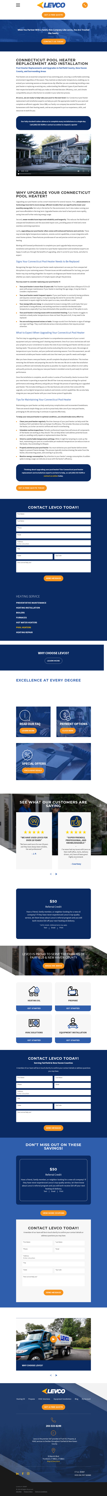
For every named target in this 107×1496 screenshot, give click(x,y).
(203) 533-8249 (77, 473)
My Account (86, 1399)
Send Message (53, 578)
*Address (20, 542)
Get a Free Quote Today (31, 488)
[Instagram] (28, 1473)
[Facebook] (23, 1473)
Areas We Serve (53, 966)
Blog (76, 1399)
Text (45, 927)
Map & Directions (53, 1461)
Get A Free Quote (53, 15)
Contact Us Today (53, 41)
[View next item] (56, 874)
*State (19, 556)
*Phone (19, 528)
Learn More (53, 661)
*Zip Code (58, 556)
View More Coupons (53, 1213)
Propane (31, 1399)
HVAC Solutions (44, 1399)
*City (18, 549)
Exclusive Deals (33, 770)
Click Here (67, 731)
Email (53, 927)
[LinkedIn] (17, 1473)
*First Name (20, 514)
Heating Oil (20, 1399)
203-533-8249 (53, 1426)
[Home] (51, 5)
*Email (19, 535)
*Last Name (20, 521)
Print (61, 927)
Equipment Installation (62, 1399)
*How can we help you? (24, 562)
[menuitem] (53, 602)
